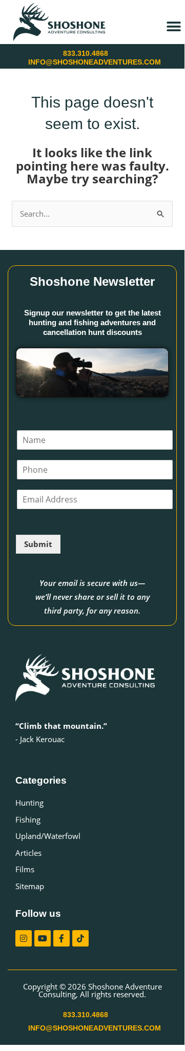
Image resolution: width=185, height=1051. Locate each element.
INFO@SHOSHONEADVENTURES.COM (94, 62)
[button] (173, 26)
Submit (38, 544)
